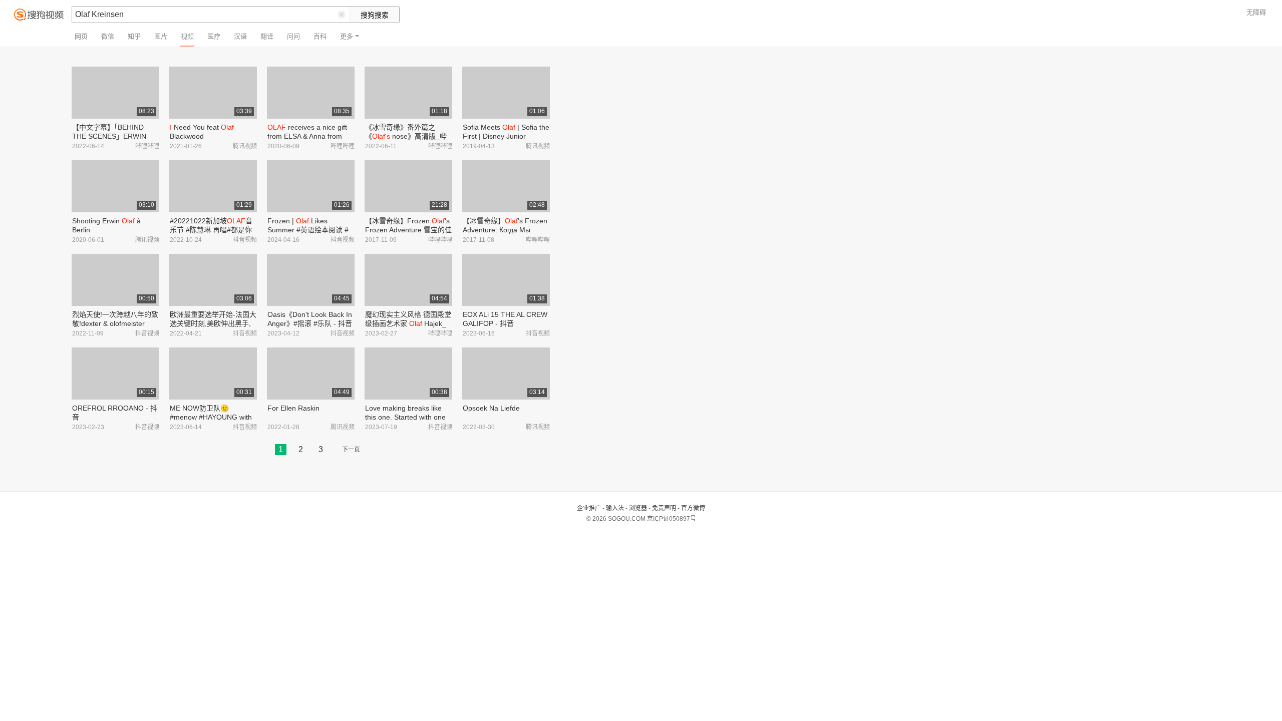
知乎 (134, 36)
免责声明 (664, 508)
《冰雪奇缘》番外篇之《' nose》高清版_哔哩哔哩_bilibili (406, 136)
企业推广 (589, 508)
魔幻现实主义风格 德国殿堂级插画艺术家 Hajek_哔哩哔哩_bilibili (408, 323)
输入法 (615, 508)
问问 (293, 36)
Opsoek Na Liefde (491, 408)
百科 (320, 36)
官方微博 (693, 508)
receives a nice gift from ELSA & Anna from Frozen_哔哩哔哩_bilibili (307, 136)
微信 (107, 36)
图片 (160, 36)
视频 (187, 36)
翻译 (266, 36)
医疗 (213, 36)
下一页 (351, 449)
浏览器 (638, 508)
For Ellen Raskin (293, 408)
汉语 (240, 36)
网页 (81, 36)
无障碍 (1256, 12)
